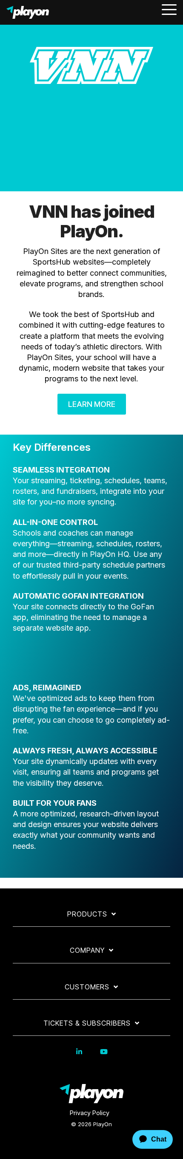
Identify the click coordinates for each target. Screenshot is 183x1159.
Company (87, 950)
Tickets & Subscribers (87, 1023)
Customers (87, 987)
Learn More (91, 404)
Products (87, 914)
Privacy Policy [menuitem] (89, 1112)
